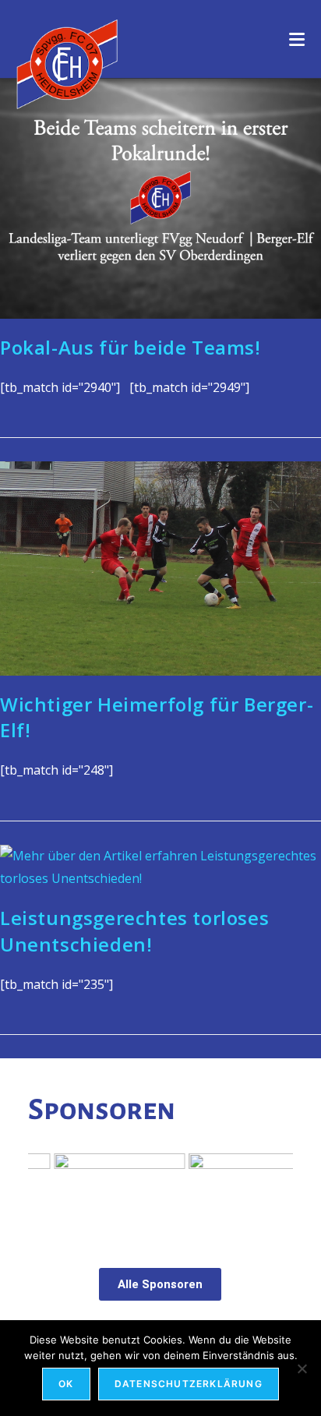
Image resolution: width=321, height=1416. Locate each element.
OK (65, 1384)
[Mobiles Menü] (297, 38)
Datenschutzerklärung (189, 1384)
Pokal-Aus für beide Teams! (130, 347)
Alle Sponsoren (160, 1284)
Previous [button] (47, 1190)
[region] (161, 1194)
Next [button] (273, 1190)
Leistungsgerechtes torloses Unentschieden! (134, 931)
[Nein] (301, 1368)
